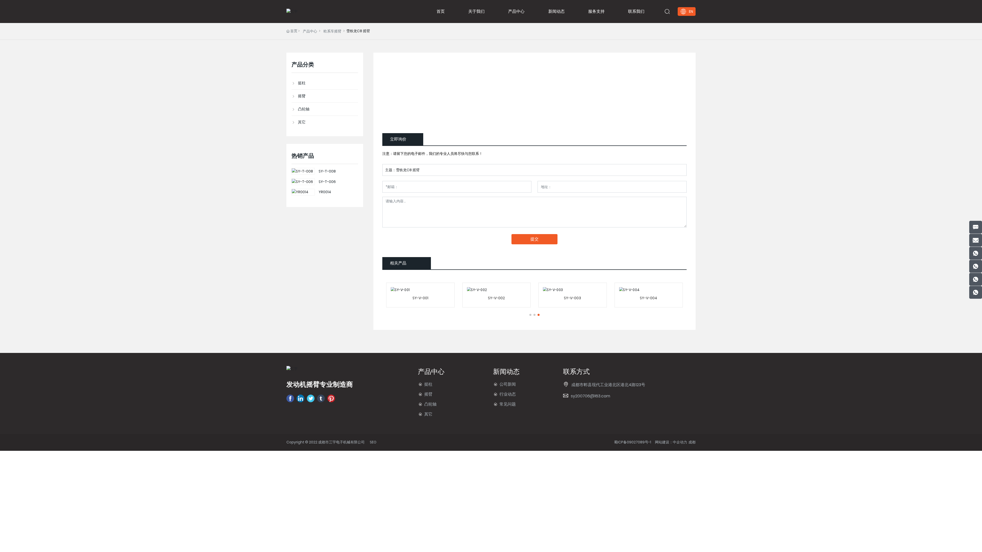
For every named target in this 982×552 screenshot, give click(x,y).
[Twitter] (311, 398)
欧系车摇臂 (332, 31)
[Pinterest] (331, 398)
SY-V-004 (648, 298)
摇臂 (428, 394)
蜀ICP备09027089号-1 (632, 442)
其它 (428, 414)
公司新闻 (507, 384)
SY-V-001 (420, 298)
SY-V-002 (496, 298)
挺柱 (428, 384)
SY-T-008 (327, 171)
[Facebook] (290, 398)
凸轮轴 (430, 404)
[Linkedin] (300, 398)
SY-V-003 (572, 298)
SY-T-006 (327, 181)
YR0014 (325, 191)
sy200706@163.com (590, 396)
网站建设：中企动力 (671, 442)
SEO (373, 442)
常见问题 (507, 404)
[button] (530, 315)
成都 (692, 442)
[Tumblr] (321, 398)
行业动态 (507, 394)
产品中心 (310, 31)
